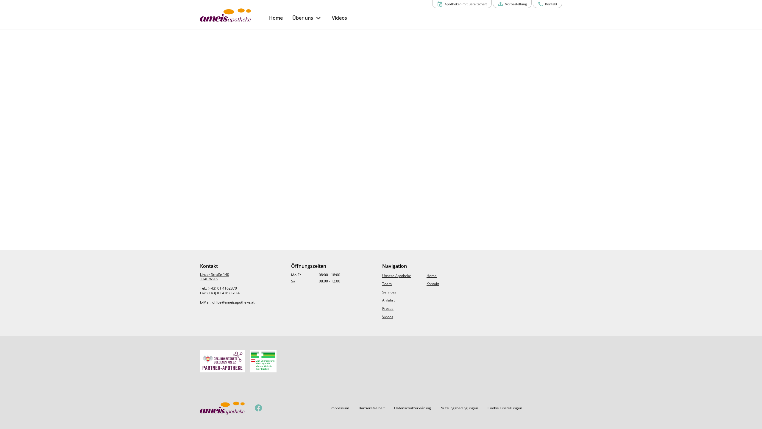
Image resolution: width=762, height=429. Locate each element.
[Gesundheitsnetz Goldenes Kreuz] (222, 361)
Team (387, 283)
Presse (388, 308)
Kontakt (433, 283)
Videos (387, 316)
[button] (340, 408)
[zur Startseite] (232, 15)
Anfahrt (388, 300)
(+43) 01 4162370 (222, 288)
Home (432, 275)
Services (389, 292)
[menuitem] (276, 18)
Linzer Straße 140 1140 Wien (214, 277)
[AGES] (263, 361)
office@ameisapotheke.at (233, 302)
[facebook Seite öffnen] (258, 408)
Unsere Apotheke (396, 275)
